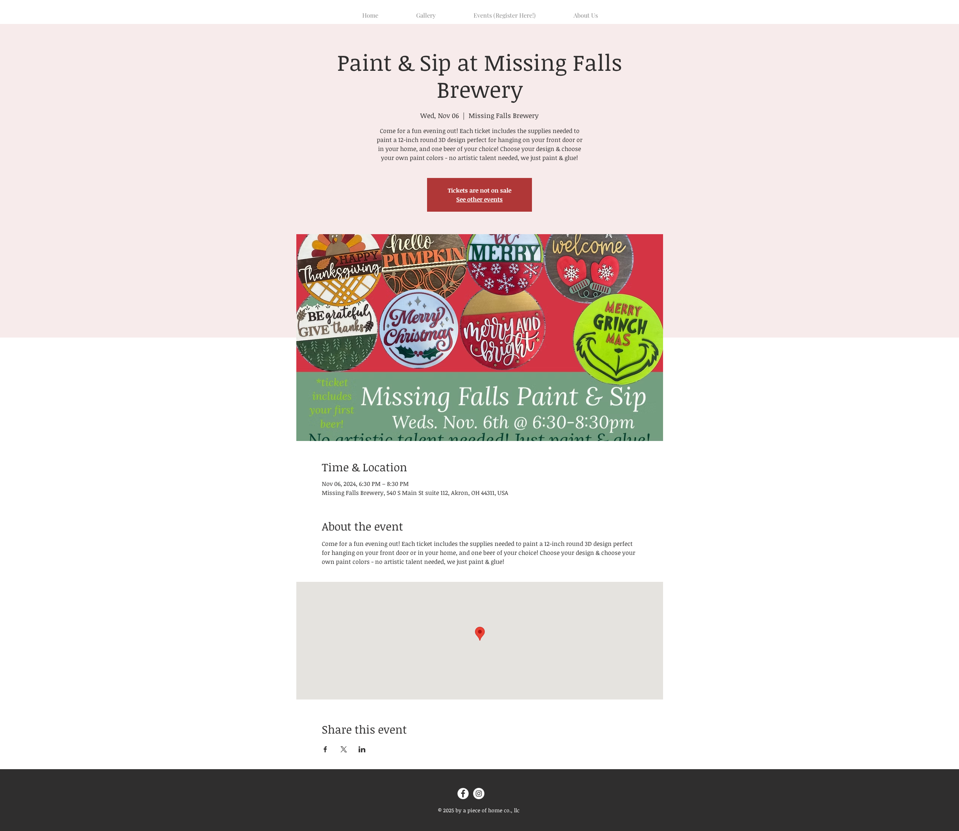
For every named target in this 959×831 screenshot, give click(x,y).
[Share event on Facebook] (325, 749)
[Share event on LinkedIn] (362, 749)
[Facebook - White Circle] (463, 793)
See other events (479, 199)
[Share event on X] (343, 749)
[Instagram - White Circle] (478, 793)
